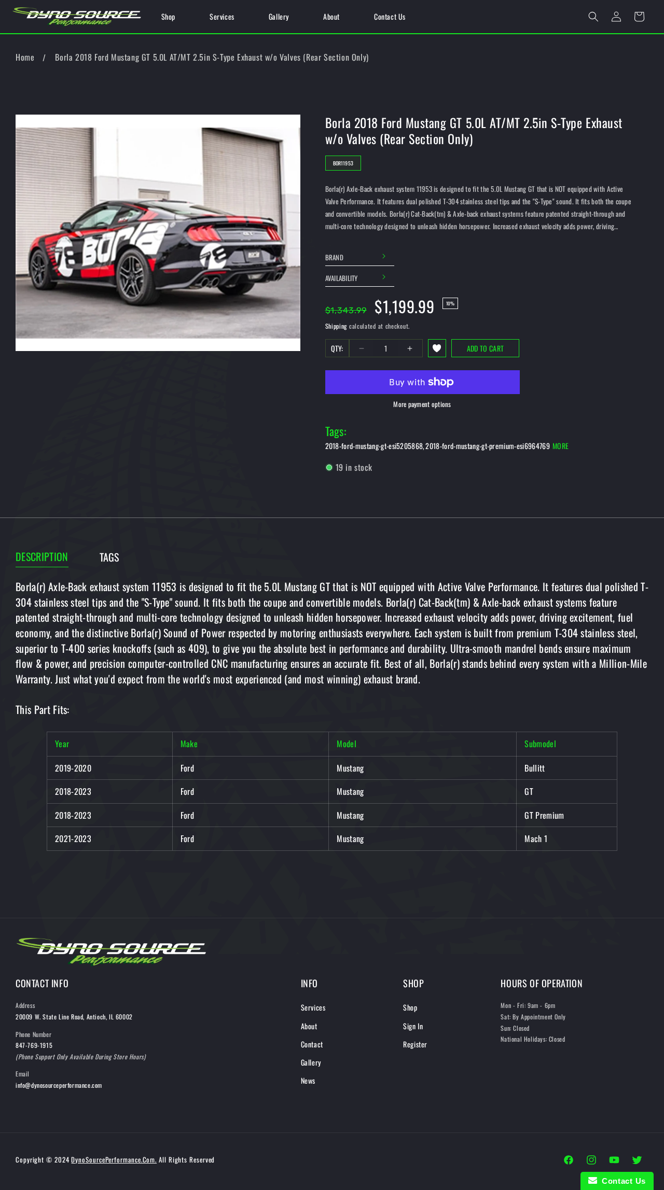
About (309, 1025)
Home (25, 57)
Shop (410, 1007)
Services (313, 1007)
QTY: (337, 348)
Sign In (413, 1025)
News (308, 1080)
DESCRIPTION (42, 556)
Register (415, 1044)
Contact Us (621, 1181)
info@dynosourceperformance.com (59, 1085)
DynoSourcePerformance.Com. (114, 1159)
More (560, 445)
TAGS (109, 557)
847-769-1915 (34, 1045)
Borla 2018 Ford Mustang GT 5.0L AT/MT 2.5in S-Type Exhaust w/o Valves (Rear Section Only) (211, 57)
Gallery (311, 1062)
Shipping (336, 325)
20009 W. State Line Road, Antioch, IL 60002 (74, 1016)
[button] (593, 16)
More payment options (422, 404)
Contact (312, 1044)
